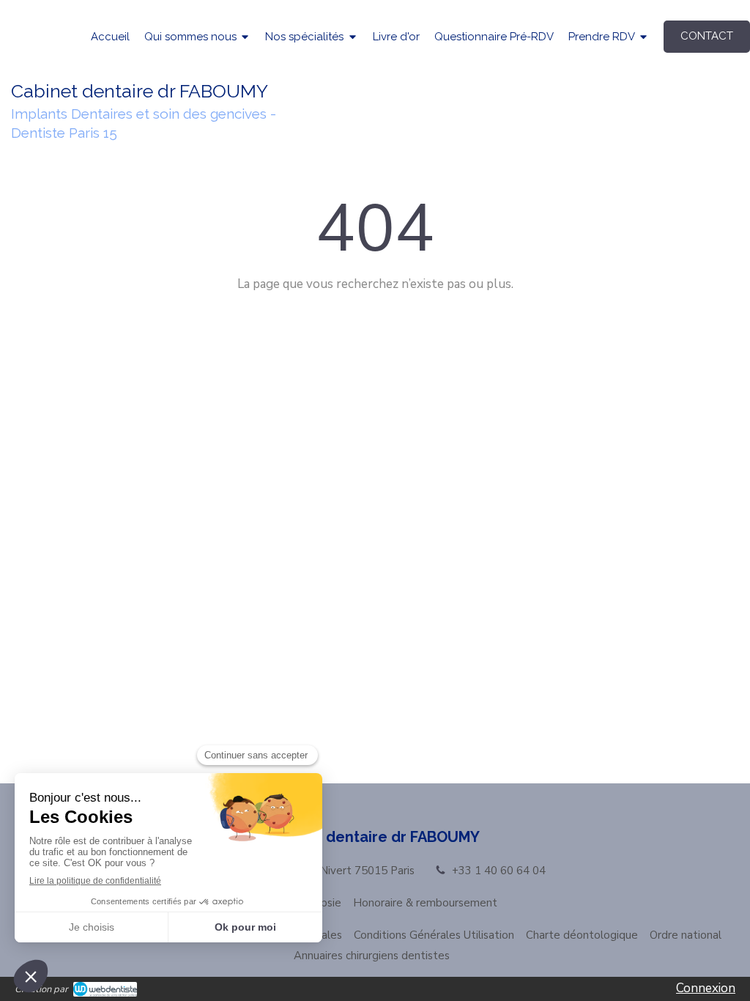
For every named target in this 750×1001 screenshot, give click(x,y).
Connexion (705, 988)
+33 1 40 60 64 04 (499, 870)
